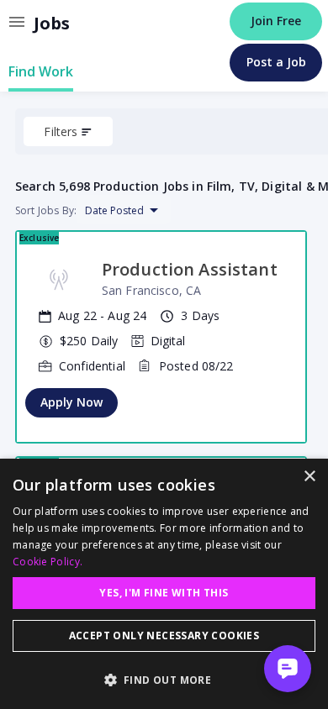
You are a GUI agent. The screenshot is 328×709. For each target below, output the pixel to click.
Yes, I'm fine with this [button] (163, 593)
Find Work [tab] (40, 71)
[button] (164, 680)
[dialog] (164, 584)
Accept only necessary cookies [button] (164, 635)
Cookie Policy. (47, 561)
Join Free (276, 21)
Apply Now (71, 402)
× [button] (309, 476)
